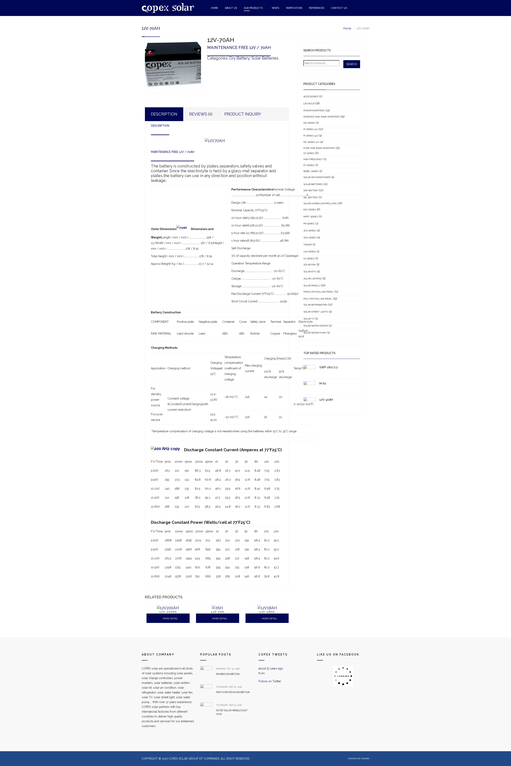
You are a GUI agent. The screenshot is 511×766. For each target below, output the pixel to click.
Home (214, 8)
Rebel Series (311, 171)
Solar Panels (311, 285)
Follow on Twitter (269, 681)
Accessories (310, 96)
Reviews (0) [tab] (200, 114)
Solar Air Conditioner (316, 177)
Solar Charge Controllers (320, 203)
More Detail (269, 618)
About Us (231, 8)
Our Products (253, 8)
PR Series (308, 223)
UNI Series (309, 251)
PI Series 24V (310, 135)
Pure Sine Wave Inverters (319, 148)
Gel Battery (310, 197)
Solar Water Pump (314, 333)
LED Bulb (308, 103)
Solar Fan (309, 264)
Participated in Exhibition (233, 692)
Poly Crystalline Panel (317, 299)
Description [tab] (164, 114)
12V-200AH (168, 612)
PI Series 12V (310, 129)
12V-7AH (217, 612)
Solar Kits (309, 271)
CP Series (308, 153)
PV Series (308, 165)
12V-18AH (267, 612)
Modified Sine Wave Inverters (321, 117)
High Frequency (313, 159)
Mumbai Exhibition (228, 674)
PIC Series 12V (311, 142)
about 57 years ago (270, 668)
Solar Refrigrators (315, 305)
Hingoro (365, 759)
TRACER (307, 244)
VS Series (308, 258)
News (275, 8)
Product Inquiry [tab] (242, 114)
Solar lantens (312, 278)
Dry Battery (239, 58)
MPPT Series (310, 216)
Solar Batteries (265, 58)
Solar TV (308, 319)
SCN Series (309, 237)
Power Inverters (313, 110)
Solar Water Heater (315, 326)
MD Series (309, 123)
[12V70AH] (173, 65)
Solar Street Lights (315, 312)
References (316, 8)
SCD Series (309, 230)
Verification (294, 8)
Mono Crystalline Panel (318, 292)
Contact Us (339, 8)
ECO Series (309, 209)
